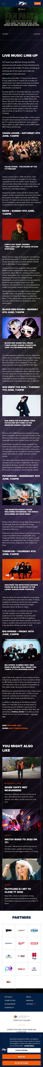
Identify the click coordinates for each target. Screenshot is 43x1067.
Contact (29, 1004)
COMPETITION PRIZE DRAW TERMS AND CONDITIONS (21, 1030)
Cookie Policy (29, 1046)
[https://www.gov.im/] (22, 1016)
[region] (21, 1049)
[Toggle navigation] (3, 4)
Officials (8, 997)
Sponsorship (10, 1004)
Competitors (10, 1000)
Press (28, 997)
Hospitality (9, 1007)
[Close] (40, 1035)
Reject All (21, 1057)
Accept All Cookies (21, 1063)
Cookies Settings (21, 1050)
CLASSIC (37, 3)
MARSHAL (29, 1000)
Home (5, 34)
